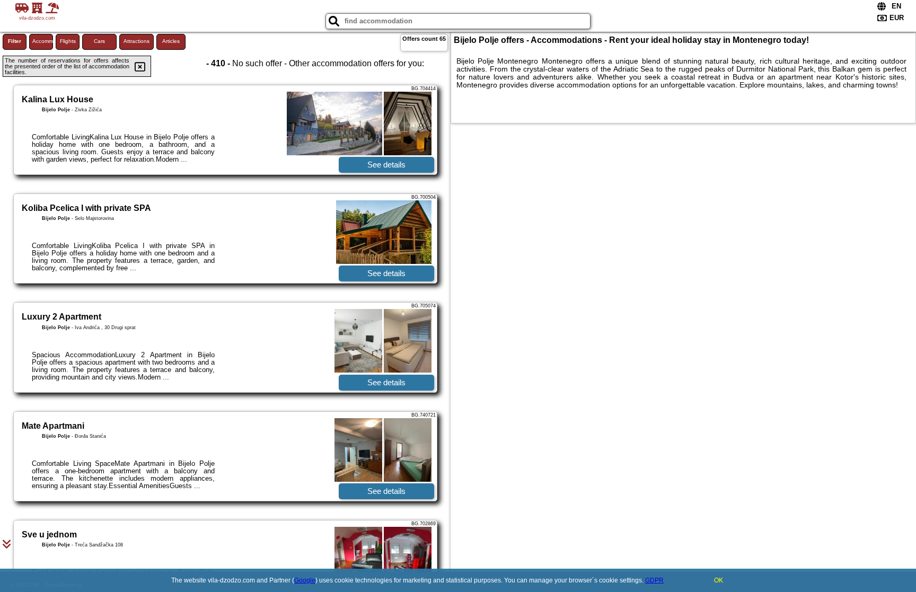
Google (304, 580)
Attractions (136, 41)
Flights (68, 41)
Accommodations (42, 41)
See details (386, 164)
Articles (171, 41)
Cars (99, 41)
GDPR (654, 580)
